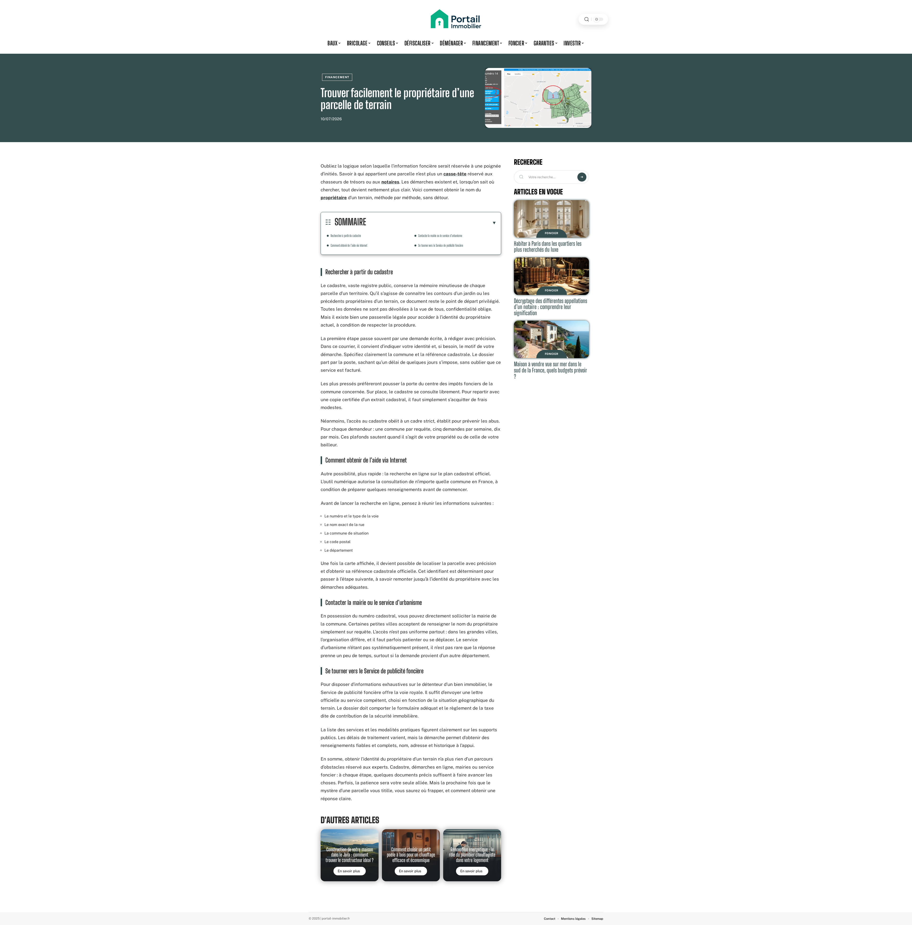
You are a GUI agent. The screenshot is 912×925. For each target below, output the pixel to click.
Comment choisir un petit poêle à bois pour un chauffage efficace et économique (411, 855)
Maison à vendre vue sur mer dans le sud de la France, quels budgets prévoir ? (550, 370)
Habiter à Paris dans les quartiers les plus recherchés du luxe (547, 246)
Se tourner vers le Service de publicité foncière (440, 245)
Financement (337, 77)
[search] (586, 19)
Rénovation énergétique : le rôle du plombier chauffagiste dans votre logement (472, 855)
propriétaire (334, 197)
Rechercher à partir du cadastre (346, 236)
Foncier (551, 233)
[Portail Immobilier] (456, 19)
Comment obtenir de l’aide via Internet (349, 245)
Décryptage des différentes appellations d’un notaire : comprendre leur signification (550, 306)
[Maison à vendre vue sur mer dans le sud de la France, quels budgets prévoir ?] (551, 339)
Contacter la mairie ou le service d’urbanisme (440, 236)
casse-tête (454, 173)
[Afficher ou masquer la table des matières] (431, 223)
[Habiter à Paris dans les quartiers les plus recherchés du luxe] (551, 219)
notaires (390, 181)
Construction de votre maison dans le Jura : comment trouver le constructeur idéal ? (350, 855)
